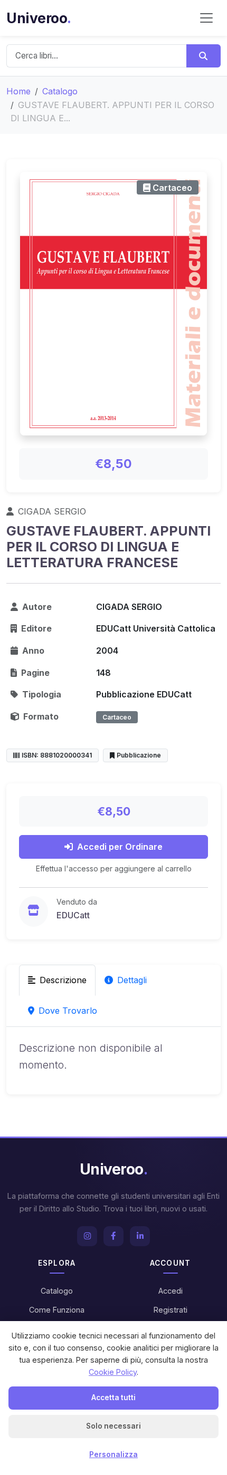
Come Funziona (56, 1309)
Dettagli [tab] (132, 980)
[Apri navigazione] (206, 18)
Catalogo (60, 91)
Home (18, 91)
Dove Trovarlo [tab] (68, 1010)
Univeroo (38, 17)
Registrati (170, 1309)
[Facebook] (113, 1236)
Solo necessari (113, 1426)
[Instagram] (87, 1236)
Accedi (170, 1290)
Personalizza (113, 1454)
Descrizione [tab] (63, 980)
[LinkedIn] (140, 1236)
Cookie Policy (113, 1371)
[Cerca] (203, 55)
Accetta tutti (113, 1397)
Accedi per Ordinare (120, 846)
